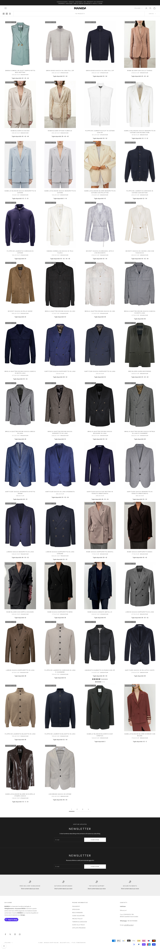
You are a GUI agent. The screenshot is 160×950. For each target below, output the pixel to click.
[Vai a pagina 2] (88, 809)
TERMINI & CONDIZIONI (79, 922)
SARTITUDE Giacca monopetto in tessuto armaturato (140, 492)
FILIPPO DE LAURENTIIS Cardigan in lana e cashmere (60, 671)
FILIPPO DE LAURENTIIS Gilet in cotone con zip (100, 131)
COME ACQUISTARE (78, 915)
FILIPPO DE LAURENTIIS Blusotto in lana (20, 734)
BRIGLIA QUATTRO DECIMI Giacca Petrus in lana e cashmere (140, 432)
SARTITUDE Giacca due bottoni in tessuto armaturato (100, 492)
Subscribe (95, 840)
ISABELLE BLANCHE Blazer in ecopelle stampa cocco (20, 795)
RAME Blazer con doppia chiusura (20, 612)
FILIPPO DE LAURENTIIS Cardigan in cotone (20, 252)
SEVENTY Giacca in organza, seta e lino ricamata (100, 252)
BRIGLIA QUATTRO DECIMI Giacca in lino (60, 311)
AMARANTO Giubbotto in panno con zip (100, 670)
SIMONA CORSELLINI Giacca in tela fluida (60, 252)
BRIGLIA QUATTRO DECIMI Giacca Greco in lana (20, 432)
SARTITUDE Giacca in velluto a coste (140, 670)
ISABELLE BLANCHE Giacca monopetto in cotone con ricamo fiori (140, 131)
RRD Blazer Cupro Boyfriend (139, 371)
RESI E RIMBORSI (77, 912)
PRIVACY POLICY (77, 919)
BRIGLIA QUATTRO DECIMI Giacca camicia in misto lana (139, 312)
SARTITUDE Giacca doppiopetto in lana (60, 371)
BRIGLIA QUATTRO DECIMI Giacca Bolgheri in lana (100, 432)
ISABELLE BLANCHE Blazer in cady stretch (100, 734)
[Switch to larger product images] (3, 13)
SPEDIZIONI (76, 909)
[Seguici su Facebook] (5, 934)
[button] (96, 679)
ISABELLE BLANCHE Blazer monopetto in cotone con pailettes (100, 191)
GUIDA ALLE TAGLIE (78, 925)
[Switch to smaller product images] (7, 13)
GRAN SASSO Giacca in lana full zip (60, 70)
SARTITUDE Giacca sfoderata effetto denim (20, 492)
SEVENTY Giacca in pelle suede (20, 311)
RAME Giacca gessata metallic (100, 612)
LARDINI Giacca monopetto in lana (20, 551)
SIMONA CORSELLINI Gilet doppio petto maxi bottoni (20, 71)
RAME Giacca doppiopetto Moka (139, 551)
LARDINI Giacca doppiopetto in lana (139, 612)
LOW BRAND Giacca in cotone (60, 794)
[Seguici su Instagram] (15, 934)
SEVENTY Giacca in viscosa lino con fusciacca (140, 252)
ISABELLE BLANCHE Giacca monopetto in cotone (20, 191)
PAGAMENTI (76, 906)
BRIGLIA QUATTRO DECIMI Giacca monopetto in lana (60, 432)
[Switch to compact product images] (10, 13)
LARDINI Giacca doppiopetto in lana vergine (60, 552)
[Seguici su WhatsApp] (20, 934)
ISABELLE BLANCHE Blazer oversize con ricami (139, 734)
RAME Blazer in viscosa (20, 130)
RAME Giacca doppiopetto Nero (60, 612)
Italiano (137, 8)
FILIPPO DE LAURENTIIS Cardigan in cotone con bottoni (139, 191)
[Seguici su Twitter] (10, 934)
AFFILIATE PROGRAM (78, 928)
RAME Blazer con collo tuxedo (139, 70)
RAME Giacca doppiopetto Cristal (100, 551)
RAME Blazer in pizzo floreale (60, 130)
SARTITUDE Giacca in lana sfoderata (60, 491)
